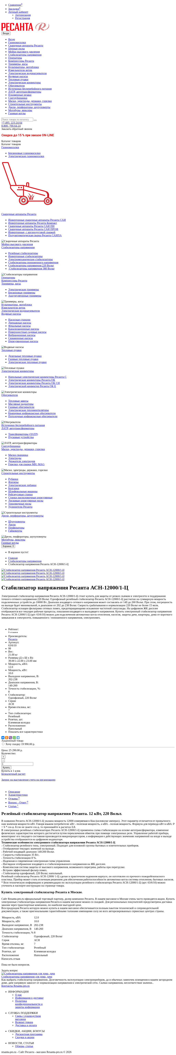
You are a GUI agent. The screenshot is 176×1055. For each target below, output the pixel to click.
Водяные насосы (18, 76)
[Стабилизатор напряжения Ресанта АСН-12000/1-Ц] (32, 570)
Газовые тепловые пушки (23, 359)
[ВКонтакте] (2, 737)
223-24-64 (11, 122)
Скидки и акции (24, 1037)
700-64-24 (11, 125)
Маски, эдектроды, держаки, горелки (30, 101)
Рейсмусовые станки (20, 494)
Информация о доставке (29, 997)
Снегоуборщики (17, 97)
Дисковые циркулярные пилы (25, 500)
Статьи (13, 806)
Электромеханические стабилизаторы (30, 259)
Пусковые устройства (21, 437)
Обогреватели (16, 85)
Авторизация (23, 15)
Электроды (14, 458)
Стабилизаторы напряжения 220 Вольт (31, 265)
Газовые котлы (17, 113)
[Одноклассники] (6, 737)
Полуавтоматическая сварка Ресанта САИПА (35, 235)
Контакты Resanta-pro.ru (15, 985)
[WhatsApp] (14, 737)
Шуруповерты (16, 521)
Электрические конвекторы (24, 82)
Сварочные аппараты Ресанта (25, 45)
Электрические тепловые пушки (27, 362)
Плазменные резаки (19, 94)
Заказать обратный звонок (16, 128)
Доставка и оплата (26, 1025)
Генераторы (15, 57)
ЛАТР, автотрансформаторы (24, 91)
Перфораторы (16, 527)
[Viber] (10, 737)
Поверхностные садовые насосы (27, 332)
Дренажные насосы (19, 322)
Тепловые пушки (18, 79)
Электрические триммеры (23, 289)
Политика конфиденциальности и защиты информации (29, 1004)
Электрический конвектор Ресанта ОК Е (32, 386)
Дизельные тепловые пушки (25, 356)
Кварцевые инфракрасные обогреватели (32, 413)
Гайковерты (15, 530)
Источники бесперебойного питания (30, 88)
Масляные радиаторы (21, 404)
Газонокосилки (17, 42)
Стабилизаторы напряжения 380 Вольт (31, 268)
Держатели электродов (21, 461)
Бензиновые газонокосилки (24, 153)
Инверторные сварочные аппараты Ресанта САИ (37, 219)
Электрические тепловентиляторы (28, 410)
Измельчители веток (20, 70)
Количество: (8, 753)
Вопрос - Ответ (18, 802)
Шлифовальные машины (22, 491)
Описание (14, 791)
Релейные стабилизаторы (23, 253)
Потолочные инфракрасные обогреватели (32, 416)
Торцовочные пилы (19, 503)
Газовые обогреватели (21, 407)
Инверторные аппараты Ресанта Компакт (32, 223)
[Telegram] (18, 737)
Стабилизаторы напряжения (24, 54)
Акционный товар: (12, 740)
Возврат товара (24, 1022)
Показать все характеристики (25, 731)
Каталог (11, 144)
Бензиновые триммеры (21, 292)
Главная (13, 558)
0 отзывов (13, 632)
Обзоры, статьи (24, 1046)
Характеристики (18, 794)
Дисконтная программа (28, 1034)
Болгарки (13, 488)
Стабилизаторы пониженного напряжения (33, 262)
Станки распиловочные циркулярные (30, 497)
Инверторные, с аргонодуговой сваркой (31, 232)
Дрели (12, 524)
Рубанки (13, 479)
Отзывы (14, 798)
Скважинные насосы (20, 338)
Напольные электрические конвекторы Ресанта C (37, 376)
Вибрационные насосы (21, 335)
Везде (11, 39)
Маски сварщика (18, 455)
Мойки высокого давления (24, 51)
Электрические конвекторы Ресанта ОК (31, 380)
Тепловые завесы (18, 400)
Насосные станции (19, 319)
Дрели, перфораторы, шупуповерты (29, 107)
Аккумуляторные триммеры (24, 295)
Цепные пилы (16, 48)
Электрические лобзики (22, 485)
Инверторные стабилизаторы (25, 256)
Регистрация (22, 18)
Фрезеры (13, 482)
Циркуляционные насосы (23, 341)
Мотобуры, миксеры (20, 110)
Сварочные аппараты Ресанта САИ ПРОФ (33, 229)
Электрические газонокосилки (26, 156)
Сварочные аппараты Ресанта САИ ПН (31, 226)
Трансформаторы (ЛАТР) (23, 434)
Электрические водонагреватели (27, 73)
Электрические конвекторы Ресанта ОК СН (34, 383)
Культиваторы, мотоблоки (23, 67)
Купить (6, 767)
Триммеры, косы (18, 64)
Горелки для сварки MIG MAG (26, 464)
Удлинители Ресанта (20, 506)
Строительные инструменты (25, 104)
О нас (18, 994)
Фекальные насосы (19, 325)
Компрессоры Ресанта (21, 60)
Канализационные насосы (23, 328)
